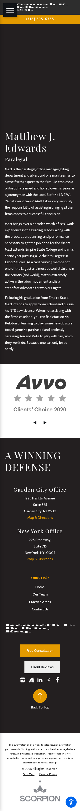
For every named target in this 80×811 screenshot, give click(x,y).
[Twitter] (48, 679)
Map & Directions (40, 517)
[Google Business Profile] (22, 679)
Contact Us (40, 609)
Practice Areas (40, 602)
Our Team (40, 594)
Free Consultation (40, 650)
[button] (71, 802)
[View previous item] (34, 422)
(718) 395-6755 (40, 19)
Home (40, 587)
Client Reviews (42, 667)
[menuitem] (40, 587)
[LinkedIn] (39, 679)
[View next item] (45, 422)
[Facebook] (57, 679)
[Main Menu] (10, 10)
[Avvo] (31, 679)
